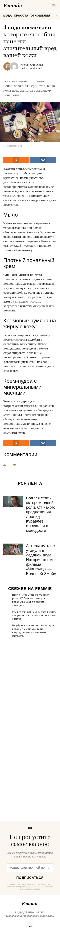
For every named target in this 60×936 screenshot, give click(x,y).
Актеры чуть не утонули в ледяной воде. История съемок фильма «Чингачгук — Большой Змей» (41, 560)
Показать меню (53, 5)
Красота (21, 15)
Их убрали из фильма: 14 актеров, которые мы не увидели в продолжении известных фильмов (33, 631)
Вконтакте (30, 925)
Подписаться (30, 877)
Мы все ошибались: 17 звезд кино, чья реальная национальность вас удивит (34, 615)
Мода (7, 15)
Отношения (40, 15)
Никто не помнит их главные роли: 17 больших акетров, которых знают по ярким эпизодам (30, 600)
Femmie (22, 5)
